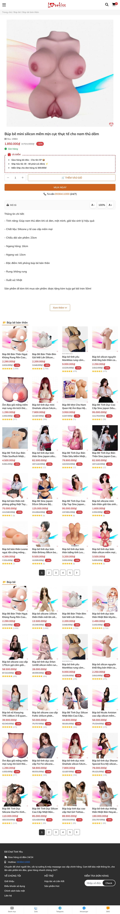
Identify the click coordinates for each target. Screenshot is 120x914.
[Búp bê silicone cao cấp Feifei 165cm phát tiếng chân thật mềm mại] (45, 697)
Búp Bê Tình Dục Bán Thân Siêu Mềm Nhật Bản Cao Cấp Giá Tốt (73, 456)
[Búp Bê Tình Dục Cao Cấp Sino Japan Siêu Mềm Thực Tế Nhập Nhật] (105, 390)
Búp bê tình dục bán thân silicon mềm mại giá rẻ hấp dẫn (103, 552)
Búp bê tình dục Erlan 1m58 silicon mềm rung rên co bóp (45, 665)
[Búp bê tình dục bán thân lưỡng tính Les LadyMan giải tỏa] (75, 534)
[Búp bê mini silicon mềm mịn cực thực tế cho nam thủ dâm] (60, 73)
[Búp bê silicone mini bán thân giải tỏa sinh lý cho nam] (105, 486)
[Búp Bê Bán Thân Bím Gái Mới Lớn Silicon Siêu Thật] (45, 339)
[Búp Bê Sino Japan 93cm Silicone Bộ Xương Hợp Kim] (45, 486)
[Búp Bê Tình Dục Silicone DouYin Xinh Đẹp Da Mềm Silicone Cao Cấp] (15, 793)
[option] (60, 73)
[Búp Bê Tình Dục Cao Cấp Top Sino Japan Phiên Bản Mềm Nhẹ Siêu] (75, 486)
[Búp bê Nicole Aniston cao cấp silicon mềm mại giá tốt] (105, 697)
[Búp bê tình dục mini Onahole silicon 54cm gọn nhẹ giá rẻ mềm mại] (45, 390)
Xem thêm (59, 307)
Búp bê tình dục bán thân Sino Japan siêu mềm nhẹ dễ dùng (43, 456)
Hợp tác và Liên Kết (54, 881)
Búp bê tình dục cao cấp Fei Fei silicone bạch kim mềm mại (43, 764)
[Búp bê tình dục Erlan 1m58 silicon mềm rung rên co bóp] (45, 647)
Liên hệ (8, 895)
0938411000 (62, 193)
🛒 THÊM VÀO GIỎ (72, 177)
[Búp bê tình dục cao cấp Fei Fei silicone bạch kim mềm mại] (45, 746)
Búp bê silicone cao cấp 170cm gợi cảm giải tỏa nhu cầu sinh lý (15, 665)
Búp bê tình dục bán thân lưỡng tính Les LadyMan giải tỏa (73, 552)
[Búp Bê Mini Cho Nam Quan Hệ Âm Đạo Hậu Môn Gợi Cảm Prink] (75, 390)
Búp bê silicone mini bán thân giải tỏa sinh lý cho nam (104, 504)
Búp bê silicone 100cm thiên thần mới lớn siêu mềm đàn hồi (44, 617)
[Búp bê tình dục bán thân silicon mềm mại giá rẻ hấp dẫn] (105, 534)
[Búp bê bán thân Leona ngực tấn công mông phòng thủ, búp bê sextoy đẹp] (15, 534)
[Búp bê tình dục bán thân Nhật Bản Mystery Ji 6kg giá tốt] (105, 599)
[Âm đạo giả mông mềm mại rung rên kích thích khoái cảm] (15, 390)
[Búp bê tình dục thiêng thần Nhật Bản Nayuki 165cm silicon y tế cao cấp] (105, 793)
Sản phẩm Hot (51, 886)
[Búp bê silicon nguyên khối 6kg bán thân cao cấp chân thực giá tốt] (105, 339)
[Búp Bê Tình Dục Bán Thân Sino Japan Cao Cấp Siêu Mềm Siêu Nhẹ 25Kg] (105, 438)
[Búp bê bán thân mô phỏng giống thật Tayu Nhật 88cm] (15, 486)
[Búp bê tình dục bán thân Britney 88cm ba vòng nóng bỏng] (45, 534)
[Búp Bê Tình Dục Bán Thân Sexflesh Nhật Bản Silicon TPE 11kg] (15, 438)
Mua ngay (60, 187)
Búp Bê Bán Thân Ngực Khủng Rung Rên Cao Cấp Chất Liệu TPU (15, 357)
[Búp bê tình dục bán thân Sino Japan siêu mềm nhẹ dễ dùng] (45, 438)
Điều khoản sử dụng (14, 886)
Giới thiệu (9, 881)
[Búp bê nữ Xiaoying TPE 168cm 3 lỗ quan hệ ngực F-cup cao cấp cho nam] (15, 697)
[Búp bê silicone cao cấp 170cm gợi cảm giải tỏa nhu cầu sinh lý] (15, 647)
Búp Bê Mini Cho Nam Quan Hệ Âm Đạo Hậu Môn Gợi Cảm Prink (74, 408)
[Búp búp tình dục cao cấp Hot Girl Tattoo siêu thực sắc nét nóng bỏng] (75, 793)
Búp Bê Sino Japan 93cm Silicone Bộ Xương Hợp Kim (42, 504)
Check (109, 883)
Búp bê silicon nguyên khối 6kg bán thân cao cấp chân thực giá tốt (104, 360)
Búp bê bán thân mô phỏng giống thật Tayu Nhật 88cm (14, 504)
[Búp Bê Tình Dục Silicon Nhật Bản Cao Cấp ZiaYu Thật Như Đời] (75, 697)
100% (101, 204)
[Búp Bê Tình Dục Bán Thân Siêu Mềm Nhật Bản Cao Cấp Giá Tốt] (75, 438)
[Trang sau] (77, 573)
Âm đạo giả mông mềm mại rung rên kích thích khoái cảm (15, 408)
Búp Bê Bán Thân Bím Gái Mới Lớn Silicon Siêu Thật (44, 357)
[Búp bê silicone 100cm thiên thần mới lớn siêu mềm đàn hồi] (45, 599)
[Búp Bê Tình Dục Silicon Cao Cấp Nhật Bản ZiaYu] (45, 793)
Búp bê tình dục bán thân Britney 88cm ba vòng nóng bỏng (44, 552)
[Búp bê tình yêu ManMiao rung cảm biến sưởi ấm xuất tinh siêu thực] (75, 339)
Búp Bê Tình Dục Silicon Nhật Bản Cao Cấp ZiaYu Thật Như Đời (75, 716)
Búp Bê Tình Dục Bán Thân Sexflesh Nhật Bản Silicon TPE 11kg (13, 456)
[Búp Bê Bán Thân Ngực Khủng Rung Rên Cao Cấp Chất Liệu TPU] (15, 339)
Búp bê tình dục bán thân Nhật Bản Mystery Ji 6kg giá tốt (105, 617)
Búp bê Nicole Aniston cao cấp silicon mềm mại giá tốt (104, 716)
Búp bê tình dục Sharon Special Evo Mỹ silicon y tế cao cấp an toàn (105, 764)
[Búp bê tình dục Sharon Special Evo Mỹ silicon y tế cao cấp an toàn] (105, 746)
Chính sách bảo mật (14, 890)
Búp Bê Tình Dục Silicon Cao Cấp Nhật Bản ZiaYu (45, 812)
